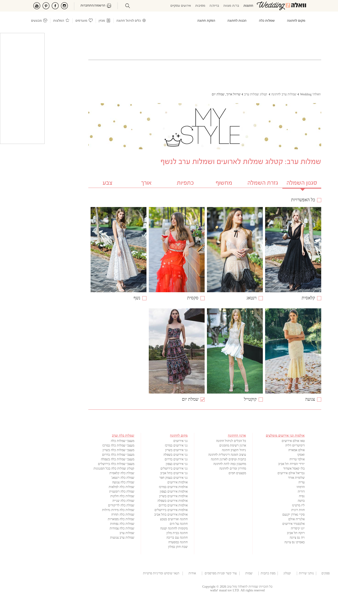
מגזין (102, 21)
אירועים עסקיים (180, 6)
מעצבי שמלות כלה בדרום (118, 454)
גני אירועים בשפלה (175, 454)
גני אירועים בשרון (176, 450)
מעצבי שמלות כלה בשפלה (117, 459)
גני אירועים (180, 441)
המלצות (58, 21)
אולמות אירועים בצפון (174, 491)
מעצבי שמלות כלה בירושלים (116, 464)
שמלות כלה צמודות (122, 528)
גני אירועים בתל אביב (174, 473)
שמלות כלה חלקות (122, 496)
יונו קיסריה (298, 528)
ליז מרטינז (298, 505)
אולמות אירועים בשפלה (173, 500)
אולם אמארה (296, 450)
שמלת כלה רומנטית (121, 491)
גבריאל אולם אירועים (291, 473)
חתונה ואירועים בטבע (174, 519)
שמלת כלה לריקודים (121, 505)
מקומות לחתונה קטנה (174, 528)
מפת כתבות (268, 573)
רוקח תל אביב (296, 533)
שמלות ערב (127, 533)
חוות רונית (298, 510)
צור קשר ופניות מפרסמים (221, 573)
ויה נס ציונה (297, 537)
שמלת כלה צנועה (123, 482)
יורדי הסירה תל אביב (291, 464)
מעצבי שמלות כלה (122, 441)
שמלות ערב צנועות (122, 537)
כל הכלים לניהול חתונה (231, 441)
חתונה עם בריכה (177, 537)
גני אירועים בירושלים (174, 468)
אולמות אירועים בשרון (173, 496)
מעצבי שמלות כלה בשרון (118, 450)
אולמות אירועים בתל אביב (171, 514)
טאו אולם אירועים (293, 441)
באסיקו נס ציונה (294, 542)
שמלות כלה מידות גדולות (118, 510)
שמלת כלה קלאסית (121, 473)
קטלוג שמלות (287, 573)
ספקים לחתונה (325, 573)
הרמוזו (301, 487)
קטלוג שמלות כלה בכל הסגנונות (114, 468)
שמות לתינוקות (249, 573)
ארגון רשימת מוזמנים (232, 445)
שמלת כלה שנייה (123, 500)
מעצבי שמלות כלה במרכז (118, 445)
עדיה (301, 482)
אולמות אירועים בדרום (173, 505)
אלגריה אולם (296, 519)
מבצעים (36, 21)
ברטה (301, 500)
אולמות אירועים (177, 482)
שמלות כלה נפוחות (122, 523)
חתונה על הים (179, 523)
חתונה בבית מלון (177, 533)
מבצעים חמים (237, 473)
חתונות (248, 6)
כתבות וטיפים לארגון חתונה (228, 459)
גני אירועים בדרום (176, 459)
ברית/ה (214, 6)
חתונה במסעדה (178, 542)
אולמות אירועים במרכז (173, 487)
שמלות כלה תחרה (122, 514)
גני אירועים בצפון (177, 464)
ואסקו (301, 454)
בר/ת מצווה (231, 6)
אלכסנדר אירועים (293, 523)
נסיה (302, 496)
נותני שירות (306, 573)
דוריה (301, 491)
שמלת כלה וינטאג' (122, 477)
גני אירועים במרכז (176, 445)
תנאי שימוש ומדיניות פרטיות (161, 573)
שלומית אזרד (296, 477)
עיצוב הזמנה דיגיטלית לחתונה (227, 454)
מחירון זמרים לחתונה (232, 468)
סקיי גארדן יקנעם (293, 514)
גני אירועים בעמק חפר (173, 477)
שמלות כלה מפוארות (121, 519)
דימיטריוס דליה (295, 445)
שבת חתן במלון (178, 547)
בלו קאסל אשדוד (294, 468)
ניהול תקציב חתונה (234, 450)
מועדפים (81, 21)
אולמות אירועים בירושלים (171, 510)
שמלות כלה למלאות (121, 487)
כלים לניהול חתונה (128, 21)
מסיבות (200, 6)
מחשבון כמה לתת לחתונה (229, 464)
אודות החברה (192, 573)
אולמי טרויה (297, 459)
